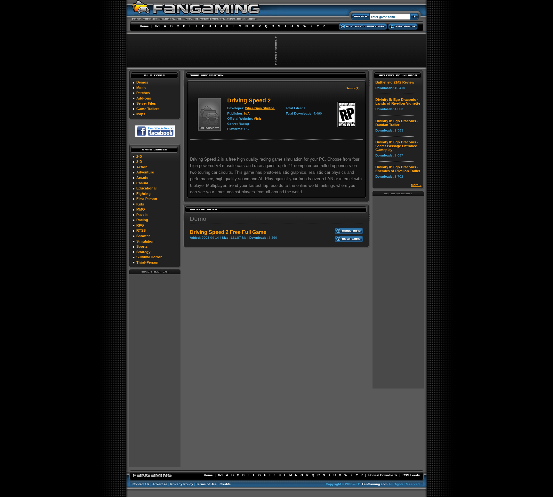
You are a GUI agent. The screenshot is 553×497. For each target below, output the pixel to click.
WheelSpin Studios (260, 108)
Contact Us (140, 484)
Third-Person (147, 262)
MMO (140, 209)
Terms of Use (206, 484)
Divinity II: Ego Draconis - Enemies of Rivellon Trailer (397, 169)
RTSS (141, 230)
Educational (146, 188)
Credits (225, 484)
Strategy (143, 252)
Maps (140, 114)
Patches (143, 93)
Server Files (146, 103)
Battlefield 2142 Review (394, 82)
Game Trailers (147, 109)
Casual (142, 183)
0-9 (157, 26)
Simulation (145, 241)
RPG (140, 225)
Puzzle (142, 215)
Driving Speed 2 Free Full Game (228, 232)
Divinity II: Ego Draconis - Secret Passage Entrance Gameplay (396, 146)
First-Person (146, 199)
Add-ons (143, 98)
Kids (140, 204)
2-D (139, 156)
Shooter (143, 236)
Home (144, 26)
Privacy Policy (181, 484)
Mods (141, 88)
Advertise (159, 484)
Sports (142, 246)
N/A (247, 113)
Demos (142, 82)
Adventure (145, 172)
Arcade (142, 178)
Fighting (143, 194)
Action (142, 167)
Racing (142, 220)
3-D (139, 162)
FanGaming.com (375, 484)
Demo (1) (352, 88)
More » (416, 185)
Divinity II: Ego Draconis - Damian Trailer (396, 123)
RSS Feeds (411, 475)
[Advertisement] (155, 370)
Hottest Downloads (382, 475)
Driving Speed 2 (249, 100)
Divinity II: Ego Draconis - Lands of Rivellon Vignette (397, 101)
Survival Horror (149, 257)
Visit (257, 118)
